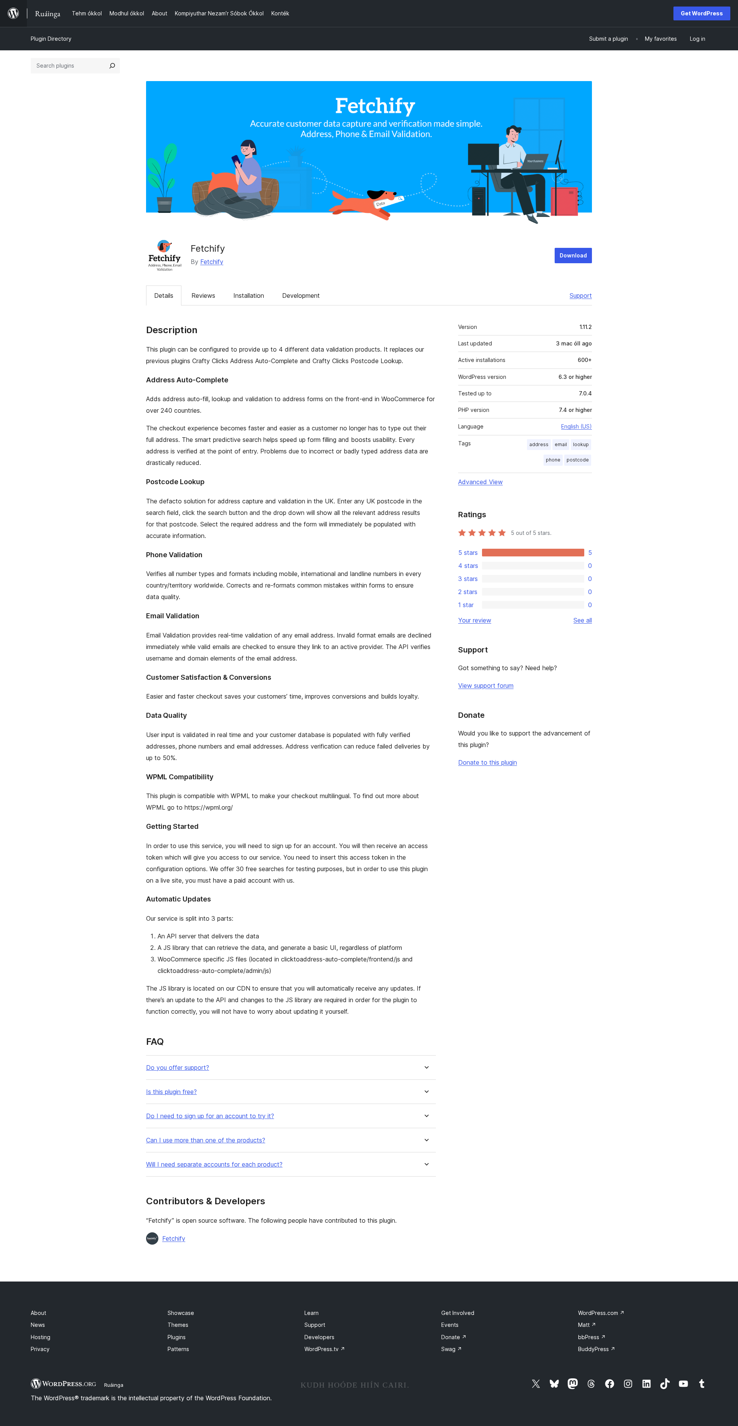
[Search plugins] (112, 65)
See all (582, 620)
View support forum (486, 685)
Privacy (40, 1349)
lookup (581, 444)
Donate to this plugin (487, 762)
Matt (587, 1324)
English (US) (576, 426)
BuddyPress (596, 1349)
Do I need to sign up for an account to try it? (210, 1116)
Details (163, 295)
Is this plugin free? (171, 1092)
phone (553, 460)
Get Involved (457, 1313)
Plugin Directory (51, 38)
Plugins (177, 1337)
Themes (178, 1324)
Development (301, 295)
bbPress (592, 1337)
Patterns (178, 1349)
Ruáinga (113, 1385)
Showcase (181, 1313)
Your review (474, 620)
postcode (578, 460)
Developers (319, 1337)
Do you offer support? (177, 1067)
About (38, 1313)
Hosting (40, 1337)
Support (581, 295)
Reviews (203, 295)
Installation (248, 295)
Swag (451, 1349)
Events (450, 1324)
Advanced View (480, 482)
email (561, 444)
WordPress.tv (324, 1349)
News (38, 1324)
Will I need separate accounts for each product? (214, 1164)
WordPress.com (601, 1313)
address (539, 444)
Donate (454, 1337)
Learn (311, 1313)
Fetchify (211, 262)
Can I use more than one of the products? (205, 1140)
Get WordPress (702, 13)
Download (573, 255)
